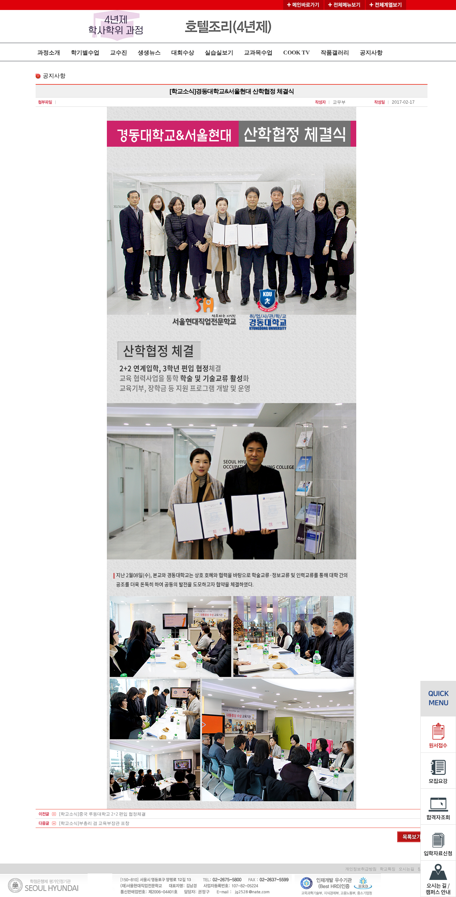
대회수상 (182, 52)
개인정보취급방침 (361, 869)
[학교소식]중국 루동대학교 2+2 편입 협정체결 (102, 814)
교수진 (118, 52)
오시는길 (406, 869)
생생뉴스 (149, 52)
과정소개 (48, 52)
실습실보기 (219, 52)
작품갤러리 (335, 52)
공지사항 (371, 52)
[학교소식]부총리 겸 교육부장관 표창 (94, 823)
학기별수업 (85, 52)
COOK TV (296, 52)
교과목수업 (258, 52)
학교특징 (387, 869)
